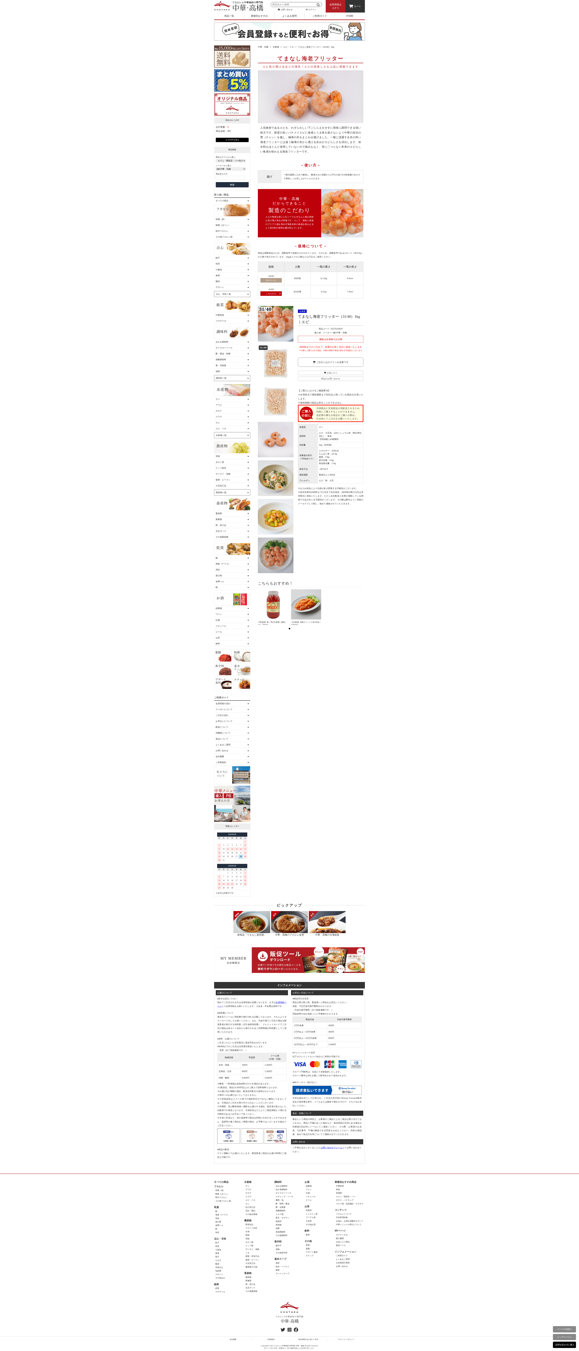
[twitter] (283, 1330)
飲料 (218, 643)
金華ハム (220, 581)
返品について (222, 739)
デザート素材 (312, 1252)
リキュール (221, 626)
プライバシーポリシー (346, 1339)
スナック (310, 1255)
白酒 (218, 620)
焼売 (218, 264)
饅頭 (218, 281)
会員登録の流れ (223, 703)
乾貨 (216, 1207)
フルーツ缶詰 (251, 1228)
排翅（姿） (221, 219)
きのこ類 (220, 462)
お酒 (307, 1182)
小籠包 (219, 269)
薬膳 (308, 1249)
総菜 (216, 1284)
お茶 (218, 638)
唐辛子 (279, 1245)
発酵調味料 (221, 359)
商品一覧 (229, 16)
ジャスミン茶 (312, 1214)
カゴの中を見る (232, 140)
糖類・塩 (279, 1200)
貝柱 (218, 569)
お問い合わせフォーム (331, 1147)
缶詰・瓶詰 (250, 1210)
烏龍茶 (309, 1210)
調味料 (278, 1182)
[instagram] (289, 1330)
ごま (247, 1253)
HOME (349, 16)
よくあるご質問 (223, 744)
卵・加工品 (221, 525)
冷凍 (247, 1231)
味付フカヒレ (222, 231)
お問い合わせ (286, 9)
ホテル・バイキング (345, 1200)
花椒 (278, 1249)
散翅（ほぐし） (223, 225)
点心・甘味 (220, 1238)
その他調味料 (281, 1235)
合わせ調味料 (222, 342)
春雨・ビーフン (223, 480)
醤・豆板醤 (221, 365)
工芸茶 (309, 1221)
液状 (278, 1263)
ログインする (342, 1235)
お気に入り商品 (343, 1242)
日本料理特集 (342, 1217)
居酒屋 (339, 1193)
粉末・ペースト (282, 1266)
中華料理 (340, 1186)
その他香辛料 (281, 1253)
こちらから (271, 293)
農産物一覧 (221, 492)
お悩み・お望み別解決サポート (349, 1221)
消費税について (223, 733)
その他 (308, 1241)
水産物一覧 (221, 435)
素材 (278, 1270)
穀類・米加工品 (252, 1256)
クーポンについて (224, 709)
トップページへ (564, 1337)
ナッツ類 (249, 1245)
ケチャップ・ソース (284, 1196)
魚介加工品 (250, 1207)
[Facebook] (296, 1330)
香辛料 (278, 1241)
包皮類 (218, 1271)
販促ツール (341, 1245)
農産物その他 (251, 1267)
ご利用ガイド (319, 16)
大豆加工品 (221, 485)
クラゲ (219, 416)
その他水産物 (251, 1214)
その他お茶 (311, 1224)
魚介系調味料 (281, 1189)
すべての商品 (222, 200)
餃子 (218, 258)
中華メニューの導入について (348, 1224)
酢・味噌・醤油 (282, 1204)
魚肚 (217, 1232)
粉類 (308, 1245)
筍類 (218, 456)
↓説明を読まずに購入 (564, 1344)
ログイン (312, 9)
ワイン (219, 614)
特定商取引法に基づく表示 (308, 1339)
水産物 (276, 47)
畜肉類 (219, 513)
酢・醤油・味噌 (223, 353)
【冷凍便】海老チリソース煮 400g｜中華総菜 (306, 623)
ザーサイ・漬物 (223, 474)
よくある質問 (289, 16)
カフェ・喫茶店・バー (346, 1196)
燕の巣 (219, 575)
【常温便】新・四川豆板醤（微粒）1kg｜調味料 (272, 623)
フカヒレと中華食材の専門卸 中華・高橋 (289, 1346)
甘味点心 (219, 1267)
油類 (218, 371)
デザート (220, 287)
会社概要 (220, 756)
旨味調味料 (280, 1232)
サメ (218, 399)
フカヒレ (219, 1186)
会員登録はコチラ (335, 6)
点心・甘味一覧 (223, 294)
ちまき (218, 1260)
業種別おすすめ (259, 16)
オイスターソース (224, 348)
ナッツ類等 (221, 468)
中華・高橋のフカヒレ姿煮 (289, 935)
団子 (217, 1257)
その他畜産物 (222, 537)
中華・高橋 (263, 47)
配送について (222, 727)
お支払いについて (224, 721)
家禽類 (219, 519)
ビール (219, 632)
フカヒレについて (344, 1214)
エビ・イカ (221, 428)
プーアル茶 (311, 1217)
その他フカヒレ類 (224, 237)
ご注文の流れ (222, 715)
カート (357, 6)
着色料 (279, 1221)
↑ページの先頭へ (564, 1329)
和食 (338, 1189)
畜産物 (248, 1273)
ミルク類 (279, 1214)
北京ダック (221, 531)
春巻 (218, 275)
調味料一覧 (221, 378)
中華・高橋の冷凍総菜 (327, 935)
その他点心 (220, 1278)
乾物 (247, 1235)
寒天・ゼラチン (282, 1218)
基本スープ (280, 1259)
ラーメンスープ (282, 1273)
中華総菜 (220, 315)
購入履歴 (340, 1238)
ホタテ (219, 411)
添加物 (279, 1225)
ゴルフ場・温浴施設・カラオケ (349, 1204)
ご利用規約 (221, 762)
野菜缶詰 (249, 1224)
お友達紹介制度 (343, 1263)
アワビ (219, 405)
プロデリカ (221, 321)
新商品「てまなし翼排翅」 (251, 935)
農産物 (248, 1220)
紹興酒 (219, 608)
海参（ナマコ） (223, 564)
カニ (218, 422)
